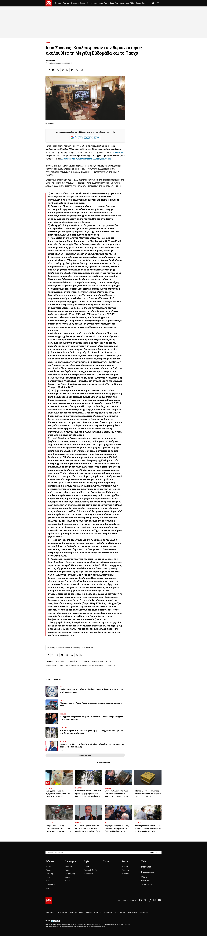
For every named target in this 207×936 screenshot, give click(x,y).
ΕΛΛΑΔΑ (49, 42)
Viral (47, 888)
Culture (86, 866)
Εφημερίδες (140, 3)
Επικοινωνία (132, 912)
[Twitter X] (145, 900)
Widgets (144, 877)
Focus (101, 3)
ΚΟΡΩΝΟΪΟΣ (60, 661)
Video (132, 3)
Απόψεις (125, 870)
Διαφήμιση (144, 912)
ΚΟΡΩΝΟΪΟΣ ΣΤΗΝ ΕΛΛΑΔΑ (78, 661)
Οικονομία (74, 3)
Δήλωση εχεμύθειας (93, 912)
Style (95, 3)
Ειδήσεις (58, 3)
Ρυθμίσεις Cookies (76, 912)
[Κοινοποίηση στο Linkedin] (72, 70)
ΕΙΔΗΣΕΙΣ (111, 665)
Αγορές (67, 877)
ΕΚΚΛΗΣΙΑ (75, 665)
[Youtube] (159, 900)
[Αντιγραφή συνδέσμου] (77, 70)
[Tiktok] (150, 900)
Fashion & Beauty (90, 870)
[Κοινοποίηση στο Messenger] (62, 70)
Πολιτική (66, 3)
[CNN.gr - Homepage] (48, 3)
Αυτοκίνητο (124, 3)
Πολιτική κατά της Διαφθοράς (114, 912)
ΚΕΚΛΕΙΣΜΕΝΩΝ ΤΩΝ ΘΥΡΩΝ (57, 665)
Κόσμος (89, 3)
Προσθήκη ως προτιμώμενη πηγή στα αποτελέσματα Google (87, 138)
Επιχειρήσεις (70, 874)
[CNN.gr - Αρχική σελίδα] (48, 900)
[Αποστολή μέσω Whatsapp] (67, 70)
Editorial (125, 866)
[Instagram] (154, 900)
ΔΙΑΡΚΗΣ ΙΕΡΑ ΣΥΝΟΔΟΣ (101, 661)
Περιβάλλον (50, 885)
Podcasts (146, 866)
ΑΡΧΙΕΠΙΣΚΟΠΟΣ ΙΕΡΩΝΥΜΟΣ (93, 665)
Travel (106, 3)
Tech (117, 3)
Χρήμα (67, 870)
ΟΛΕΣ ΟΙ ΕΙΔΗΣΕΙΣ (85, 755)
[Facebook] (140, 900)
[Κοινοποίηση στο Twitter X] (58, 70)
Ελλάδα (82, 3)
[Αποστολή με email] (82, 70)
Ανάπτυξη (68, 866)
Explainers (125, 874)
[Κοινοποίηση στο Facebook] (53, 70)
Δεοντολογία (62, 912)
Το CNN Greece (147, 884)
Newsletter (145, 881)
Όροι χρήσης (50, 912)
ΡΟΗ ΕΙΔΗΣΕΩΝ (53, 679)
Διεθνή (67, 881)
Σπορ (112, 3)
